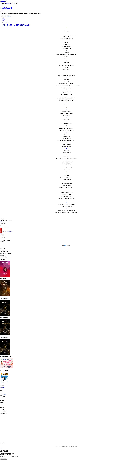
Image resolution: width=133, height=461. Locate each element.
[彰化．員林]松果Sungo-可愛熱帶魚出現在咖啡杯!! (16, 25)
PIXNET (59, 446)
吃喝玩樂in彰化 (9, 231)
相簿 (3, 18)
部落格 (3, 19)
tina (1, 221)
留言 (8, 227)
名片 (3, 20)
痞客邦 (6, 227)
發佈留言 (2, 241)
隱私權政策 (72, 446)
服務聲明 (76, 446)
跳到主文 (2, 10)
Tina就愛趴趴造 (6, 8)
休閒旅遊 (9, 16)
